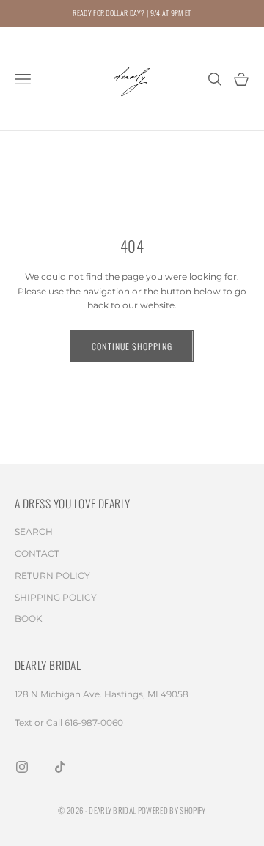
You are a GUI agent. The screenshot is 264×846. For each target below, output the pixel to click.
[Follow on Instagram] (22, 767)
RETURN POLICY (52, 575)
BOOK (29, 618)
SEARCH (34, 531)
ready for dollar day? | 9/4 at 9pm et (132, 12)
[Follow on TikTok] (60, 767)
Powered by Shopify (172, 810)
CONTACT (37, 553)
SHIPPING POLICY (56, 597)
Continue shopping (132, 346)
